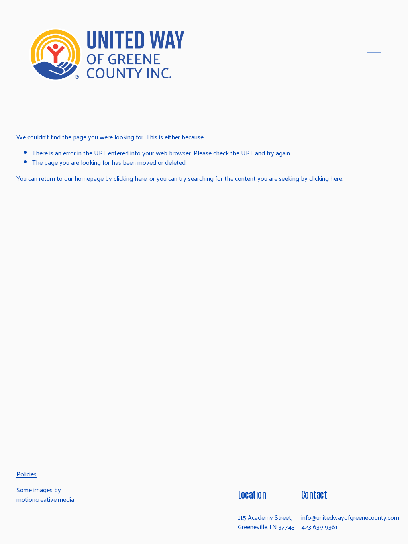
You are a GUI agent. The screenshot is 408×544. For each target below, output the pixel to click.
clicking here (130, 178)
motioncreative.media (45, 499)
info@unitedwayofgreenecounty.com (350, 517)
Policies (26, 474)
